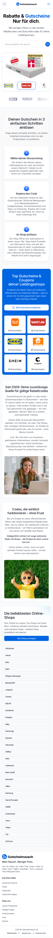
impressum (26, 933)
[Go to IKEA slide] (8, 85)
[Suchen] (47, 44)
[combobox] (26, 44)
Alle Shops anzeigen (26, 638)
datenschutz (41, 933)
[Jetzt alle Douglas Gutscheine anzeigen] (20, 99)
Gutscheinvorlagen (9, 894)
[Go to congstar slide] (44, 85)
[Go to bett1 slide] (26, 85)
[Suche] (48, 4)
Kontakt (5, 921)
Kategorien (6, 890)
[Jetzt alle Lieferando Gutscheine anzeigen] (34, 99)
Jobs (4, 917)
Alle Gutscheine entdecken (28, 307)
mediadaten (12, 933)
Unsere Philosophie (9, 906)
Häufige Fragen (8, 910)
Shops (4, 887)
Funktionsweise (8, 913)
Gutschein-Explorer (9, 883)
